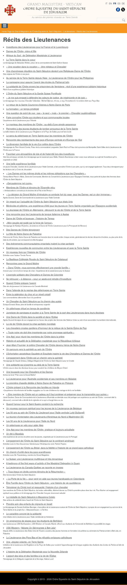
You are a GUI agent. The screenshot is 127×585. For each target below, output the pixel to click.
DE (123, 3)
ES (119, 3)
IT (106, 3)
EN (110, 3)
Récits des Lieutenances (87, 31)
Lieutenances (69, 31)
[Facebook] (118, 10)
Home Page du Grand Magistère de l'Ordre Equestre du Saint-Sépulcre (31, 31)
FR (114, 3)
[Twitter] (123, 10)
